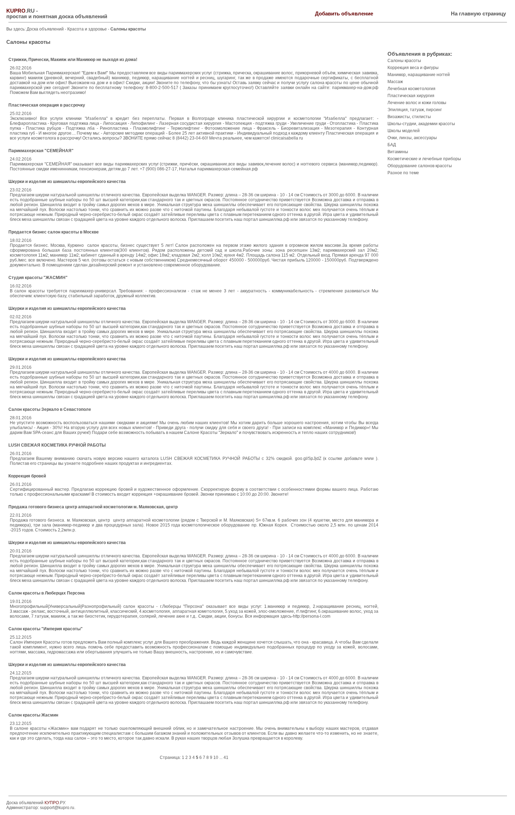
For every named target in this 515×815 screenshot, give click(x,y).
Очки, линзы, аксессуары (412, 137)
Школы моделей (403, 130)
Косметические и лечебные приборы (424, 158)
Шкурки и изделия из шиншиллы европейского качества (67, 181)
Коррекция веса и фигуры (413, 67)
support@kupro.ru (57, 807)
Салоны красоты (404, 60)
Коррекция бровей (27, 476)
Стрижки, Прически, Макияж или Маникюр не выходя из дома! (72, 59)
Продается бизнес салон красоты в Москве (53, 232)
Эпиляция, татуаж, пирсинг (414, 109)
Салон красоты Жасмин (33, 715)
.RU (20, 11)
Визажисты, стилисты (409, 116)
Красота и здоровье (87, 29)
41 (226, 757)
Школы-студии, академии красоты (421, 123)
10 (215, 757)
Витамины (397, 151)
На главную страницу (478, 13)
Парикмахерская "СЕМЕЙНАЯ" (41, 150)
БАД (391, 144)
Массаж (395, 81)
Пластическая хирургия (410, 95)
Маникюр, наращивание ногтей (418, 74)
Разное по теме (403, 172)
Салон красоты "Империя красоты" (45, 628)
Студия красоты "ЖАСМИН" (38, 277)
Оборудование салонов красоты (419, 165)
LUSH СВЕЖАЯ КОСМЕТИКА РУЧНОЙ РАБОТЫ (57, 445)
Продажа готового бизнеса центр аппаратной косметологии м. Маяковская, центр (93, 506)
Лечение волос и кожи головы (416, 102)
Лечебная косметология (411, 88)
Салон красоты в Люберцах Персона (46, 593)
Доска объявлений (45, 29)
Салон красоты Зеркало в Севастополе (49, 409)
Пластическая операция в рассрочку (46, 105)
